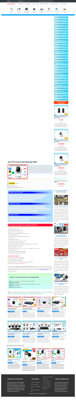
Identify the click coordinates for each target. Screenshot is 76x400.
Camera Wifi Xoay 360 (58, 94)
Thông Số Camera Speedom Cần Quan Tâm (61, 236)
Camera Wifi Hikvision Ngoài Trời (44, 209)
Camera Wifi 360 (34, 384)
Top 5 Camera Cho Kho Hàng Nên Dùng (16, 195)
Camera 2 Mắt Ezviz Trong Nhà (60, 27)
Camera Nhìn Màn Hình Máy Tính (60, 54)
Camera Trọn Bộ (35, 3)
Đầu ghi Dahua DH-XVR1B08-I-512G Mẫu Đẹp (58, 308)
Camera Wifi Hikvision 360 (59, 17)
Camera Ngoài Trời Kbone (27, 207)
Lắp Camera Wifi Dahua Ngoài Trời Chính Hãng (17, 211)
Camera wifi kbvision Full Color (59, 29)
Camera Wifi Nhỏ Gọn (35, 382)
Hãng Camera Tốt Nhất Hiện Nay (19, 292)
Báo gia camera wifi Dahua (29, 195)
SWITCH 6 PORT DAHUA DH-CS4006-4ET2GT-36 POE (27, 309)
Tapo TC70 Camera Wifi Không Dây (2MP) (22, 162)
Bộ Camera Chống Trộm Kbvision (23, 220)
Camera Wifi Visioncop (58, 70)
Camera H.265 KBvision (58, 19)
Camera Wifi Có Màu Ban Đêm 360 (30, 209)
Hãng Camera (28, 3)
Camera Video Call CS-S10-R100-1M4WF (60, 117)
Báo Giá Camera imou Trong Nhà (28, 200)
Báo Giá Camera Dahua (37, 198)
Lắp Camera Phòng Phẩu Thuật (60, 45)
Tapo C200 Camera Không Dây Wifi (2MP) (14, 360)
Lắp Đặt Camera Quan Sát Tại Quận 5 (61, 284)
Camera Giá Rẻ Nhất (58, 43)
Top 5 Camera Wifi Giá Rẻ (13, 198)
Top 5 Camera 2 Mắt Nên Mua (40, 195)
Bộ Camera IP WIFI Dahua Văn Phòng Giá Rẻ (43, 334)
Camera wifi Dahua (47, 385)
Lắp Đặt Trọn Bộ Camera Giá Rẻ (61, 258)
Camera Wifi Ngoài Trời (58, 65)
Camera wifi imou (46, 380)
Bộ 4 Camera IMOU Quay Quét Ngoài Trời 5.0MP (14, 334)
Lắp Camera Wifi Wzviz (48, 376)
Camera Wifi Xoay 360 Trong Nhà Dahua (16, 209)
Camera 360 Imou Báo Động (59, 99)
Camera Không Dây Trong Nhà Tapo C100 (28, 362)
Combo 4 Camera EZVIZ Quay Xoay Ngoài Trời (28, 334)
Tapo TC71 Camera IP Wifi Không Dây (42, 360)
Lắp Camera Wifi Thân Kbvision (60, 59)
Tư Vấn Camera (63, 3)
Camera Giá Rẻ (27, 1)
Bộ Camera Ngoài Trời (13, 220)
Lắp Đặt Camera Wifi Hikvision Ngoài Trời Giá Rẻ (61, 74)
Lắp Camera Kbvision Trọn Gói (39, 218)
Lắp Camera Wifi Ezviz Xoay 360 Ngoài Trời (60, 85)
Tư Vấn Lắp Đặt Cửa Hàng (61, 206)
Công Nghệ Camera (54, 3)
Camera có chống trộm (58, 48)
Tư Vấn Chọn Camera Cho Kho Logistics (59, 40)
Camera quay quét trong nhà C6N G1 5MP (61, 141)
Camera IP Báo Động (58, 22)
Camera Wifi (20, 3)
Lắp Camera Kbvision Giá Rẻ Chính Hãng (19, 293)
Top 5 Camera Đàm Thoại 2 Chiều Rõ (25, 198)
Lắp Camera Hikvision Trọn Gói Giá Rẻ (35, 293)
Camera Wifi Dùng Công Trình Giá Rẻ (33, 292)
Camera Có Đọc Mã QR (58, 34)
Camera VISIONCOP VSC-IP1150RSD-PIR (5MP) (13, 309)
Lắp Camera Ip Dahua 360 (59, 79)
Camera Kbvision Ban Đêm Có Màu (60, 24)
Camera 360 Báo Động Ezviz (59, 88)
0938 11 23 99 (14, 1)
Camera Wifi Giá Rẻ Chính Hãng (60, 68)
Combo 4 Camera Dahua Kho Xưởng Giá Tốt (58, 334)
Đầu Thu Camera (44, 3)
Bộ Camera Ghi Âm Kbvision (28, 218)
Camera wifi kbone (47, 383)
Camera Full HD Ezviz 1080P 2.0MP (15, 207)
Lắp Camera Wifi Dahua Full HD (32, 211)
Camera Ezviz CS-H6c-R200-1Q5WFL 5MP (61, 165)
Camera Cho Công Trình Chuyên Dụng (60, 51)
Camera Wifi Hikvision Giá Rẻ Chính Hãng (60, 63)
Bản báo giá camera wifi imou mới (39, 207)
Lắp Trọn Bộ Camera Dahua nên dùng (15, 218)
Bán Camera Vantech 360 (59, 32)
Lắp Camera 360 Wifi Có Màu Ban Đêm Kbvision (60, 91)
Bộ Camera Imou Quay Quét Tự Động (61, 181)
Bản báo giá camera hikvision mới (15, 200)
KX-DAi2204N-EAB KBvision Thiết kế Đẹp (44, 308)
